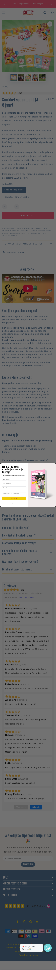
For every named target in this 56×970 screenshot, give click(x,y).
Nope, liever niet (14, 503)
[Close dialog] (54, 465)
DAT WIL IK (14, 498)
